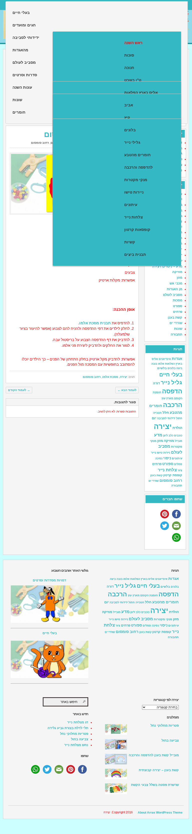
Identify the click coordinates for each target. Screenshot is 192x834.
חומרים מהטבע (137, 155)
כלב (170, 435)
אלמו (161, 363)
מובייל (178, 440)
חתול (179, 418)
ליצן (165, 435)
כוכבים (178, 435)
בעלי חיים (21, 12)
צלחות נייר (133, 217)
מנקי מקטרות (135, 180)
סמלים (178, 464)
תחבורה (176, 334)
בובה (154, 363)
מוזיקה (177, 272)
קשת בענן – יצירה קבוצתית (159, 770)
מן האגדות (174, 289)
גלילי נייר (132, 142)
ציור (180, 470)
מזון (179, 277)
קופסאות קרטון (137, 229)
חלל (165, 413)
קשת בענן (175, 317)
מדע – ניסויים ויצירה (167, 266)
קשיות (129, 242)
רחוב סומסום (40, 142)
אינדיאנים (165, 358)
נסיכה (158, 458)
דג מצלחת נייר (77, 722)
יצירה (123, 377)
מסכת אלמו (110, 377)
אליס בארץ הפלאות (141, 92)
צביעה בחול (79, 739)
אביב (128, 105)
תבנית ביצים (135, 254)
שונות (178, 329)
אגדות (177, 358)
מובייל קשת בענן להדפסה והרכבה (154, 755)
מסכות (177, 300)
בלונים (130, 130)
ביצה (179, 368)
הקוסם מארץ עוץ (172, 398)
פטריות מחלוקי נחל (74, 734)
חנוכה (129, 68)
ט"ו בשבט (132, 80)
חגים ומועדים (24, 25)
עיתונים (130, 205)
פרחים (177, 312)
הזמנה (157, 392)
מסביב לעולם (172, 295)
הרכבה (172, 405)
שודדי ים (176, 323)
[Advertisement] (73, 455)
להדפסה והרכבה (138, 167)
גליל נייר (171, 382)
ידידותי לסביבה (166, 418)
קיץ (127, 117)
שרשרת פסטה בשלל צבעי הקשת (155, 785)
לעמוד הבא (127, 390)
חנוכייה (157, 412)
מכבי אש (176, 283)
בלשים (162, 368)
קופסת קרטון (172, 475)
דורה (156, 383)
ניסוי (167, 458)
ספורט (177, 306)
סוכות (129, 55)
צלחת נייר (167, 469)
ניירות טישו (134, 192)
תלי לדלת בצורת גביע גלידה (68, 728)
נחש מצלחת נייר (76, 745)
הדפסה (172, 391)
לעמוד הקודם (19, 390)
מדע (158, 435)
